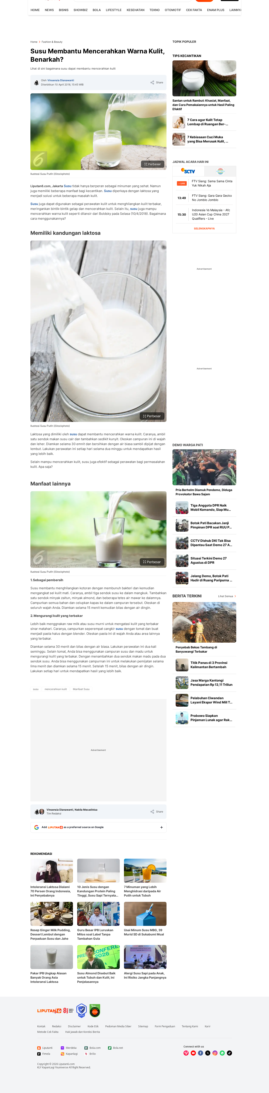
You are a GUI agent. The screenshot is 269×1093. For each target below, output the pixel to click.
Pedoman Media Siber (118, 1026)
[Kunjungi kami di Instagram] (215, 1053)
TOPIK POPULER (184, 41)
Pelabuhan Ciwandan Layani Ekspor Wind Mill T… (211, 700)
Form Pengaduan (165, 1026)
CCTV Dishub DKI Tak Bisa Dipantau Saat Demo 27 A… (211, 543)
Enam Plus (215, 10)
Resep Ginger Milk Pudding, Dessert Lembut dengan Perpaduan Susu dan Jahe (50, 934)
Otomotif (173, 10)
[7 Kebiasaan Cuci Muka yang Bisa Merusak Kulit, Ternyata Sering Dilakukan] (178, 139)
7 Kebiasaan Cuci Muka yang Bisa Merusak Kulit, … (207, 139)
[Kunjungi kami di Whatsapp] (222, 1053)
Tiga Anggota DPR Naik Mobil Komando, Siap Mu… (211, 507)
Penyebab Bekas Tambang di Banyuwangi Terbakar (196, 649)
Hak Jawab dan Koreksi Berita (82, 1032)
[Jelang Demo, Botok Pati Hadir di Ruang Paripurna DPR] (182, 578)
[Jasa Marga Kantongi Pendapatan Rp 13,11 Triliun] (182, 682)
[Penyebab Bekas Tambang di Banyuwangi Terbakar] (204, 622)
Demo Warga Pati (187, 445)
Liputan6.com (67, 1064)
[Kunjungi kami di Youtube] (193, 1053)
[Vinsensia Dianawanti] (36, 82)
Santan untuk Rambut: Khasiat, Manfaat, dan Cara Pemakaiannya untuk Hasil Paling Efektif (203, 105)
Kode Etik (93, 1026)
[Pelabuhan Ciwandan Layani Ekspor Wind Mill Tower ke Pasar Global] (182, 700)
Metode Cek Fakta (47, 1032)
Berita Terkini (187, 596)
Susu (67, 186)
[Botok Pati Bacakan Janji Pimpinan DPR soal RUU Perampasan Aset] (182, 525)
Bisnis (63, 10)
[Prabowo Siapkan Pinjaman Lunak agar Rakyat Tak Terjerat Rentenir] (182, 718)
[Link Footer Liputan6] (55, 1010)
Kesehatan (135, 10)
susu (133, 209)
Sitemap (143, 1026)
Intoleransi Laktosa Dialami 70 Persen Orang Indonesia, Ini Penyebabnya (50, 891)
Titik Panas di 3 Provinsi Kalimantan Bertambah (209, 665)
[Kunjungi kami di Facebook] (200, 1053)
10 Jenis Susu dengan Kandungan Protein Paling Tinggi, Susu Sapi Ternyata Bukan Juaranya (96, 891)
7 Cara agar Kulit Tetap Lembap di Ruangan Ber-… (207, 122)
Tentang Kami (190, 1026)
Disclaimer (74, 1026)
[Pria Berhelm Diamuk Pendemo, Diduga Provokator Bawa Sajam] (204, 467)
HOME (35, 10)
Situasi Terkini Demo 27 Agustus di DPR (209, 560)
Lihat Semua (225, 596)
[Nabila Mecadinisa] (41, 811)
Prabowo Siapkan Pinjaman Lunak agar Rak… (211, 718)
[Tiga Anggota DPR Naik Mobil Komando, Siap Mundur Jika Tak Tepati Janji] (182, 507)
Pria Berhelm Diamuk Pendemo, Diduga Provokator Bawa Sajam (204, 492)
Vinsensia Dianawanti (60, 80)
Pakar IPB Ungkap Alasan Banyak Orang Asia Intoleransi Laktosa (48, 977)
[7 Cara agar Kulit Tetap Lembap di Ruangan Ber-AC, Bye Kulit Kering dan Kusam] (178, 122)
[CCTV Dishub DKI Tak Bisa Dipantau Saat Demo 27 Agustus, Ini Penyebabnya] (182, 543)
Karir (208, 1026)
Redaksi (56, 1026)
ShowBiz (81, 10)
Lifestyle (114, 10)
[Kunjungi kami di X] (207, 1053)
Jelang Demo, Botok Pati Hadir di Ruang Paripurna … (211, 578)
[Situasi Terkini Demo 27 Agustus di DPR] (182, 560)
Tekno (154, 10)
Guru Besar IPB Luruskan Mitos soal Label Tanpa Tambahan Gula (95, 934)
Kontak (41, 1026)
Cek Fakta (194, 10)
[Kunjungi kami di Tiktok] (229, 1053)
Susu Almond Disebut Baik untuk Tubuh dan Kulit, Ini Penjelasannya (96, 977)
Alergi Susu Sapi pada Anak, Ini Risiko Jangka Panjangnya (145, 975)
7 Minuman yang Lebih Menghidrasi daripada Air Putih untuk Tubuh (142, 891)
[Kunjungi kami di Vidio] (186, 1053)
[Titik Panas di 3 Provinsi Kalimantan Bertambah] (182, 665)
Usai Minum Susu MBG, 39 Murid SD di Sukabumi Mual (144, 932)
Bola (97, 10)
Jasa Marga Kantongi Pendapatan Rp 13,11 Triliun (211, 682)
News (49, 10)
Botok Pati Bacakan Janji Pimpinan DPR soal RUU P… (211, 525)
